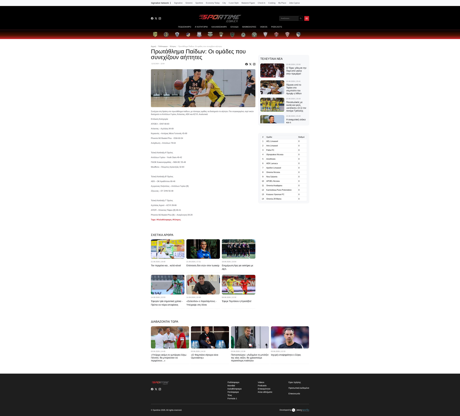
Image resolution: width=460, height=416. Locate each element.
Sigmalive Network (160, 3)
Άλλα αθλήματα (265, 392)
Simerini (189, 3)
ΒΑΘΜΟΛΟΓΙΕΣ (249, 27)
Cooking (271, 3)
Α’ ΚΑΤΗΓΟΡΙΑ (201, 27)
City (224, 3)
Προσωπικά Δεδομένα (298, 388)
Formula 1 (232, 398)
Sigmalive (178, 3)
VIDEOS (263, 27)
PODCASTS (276, 27)
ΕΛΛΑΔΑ (235, 27)
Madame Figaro (248, 3)
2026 (163, 410)
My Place (282, 3)
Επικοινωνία (294, 393)
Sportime (199, 3)
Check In (261, 3)
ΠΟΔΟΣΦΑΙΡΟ (184, 27)
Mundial (231, 385)
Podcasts (262, 385)
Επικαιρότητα (264, 389)
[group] (155, 34)
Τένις (229, 395)
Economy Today (213, 3)
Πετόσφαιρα (233, 392)
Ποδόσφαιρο (163, 46)
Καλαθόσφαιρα (234, 389)
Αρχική (153, 46)
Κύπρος (173, 46)
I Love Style (234, 3)
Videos (261, 382)
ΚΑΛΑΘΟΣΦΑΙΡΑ (219, 27)
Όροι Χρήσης (294, 382)
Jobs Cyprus (294, 3)
